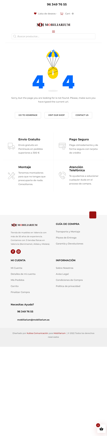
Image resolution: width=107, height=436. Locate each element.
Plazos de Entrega (66, 237)
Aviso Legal (62, 274)
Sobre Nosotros (64, 268)
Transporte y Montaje (68, 231)
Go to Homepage (28, 115)
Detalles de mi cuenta (23, 274)
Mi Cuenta (16, 268)
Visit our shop (56, 115)
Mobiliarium (60, 333)
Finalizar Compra (20, 292)
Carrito (15, 286)
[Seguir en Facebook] (13, 251)
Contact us (82, 115)
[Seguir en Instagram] (18, 251)
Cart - (69, 13)
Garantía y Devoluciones (69, 243)
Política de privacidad (68, 286)
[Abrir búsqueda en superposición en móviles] (53, 36)
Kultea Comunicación (37, 333)
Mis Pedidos (17, 280)
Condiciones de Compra (69, 280)
